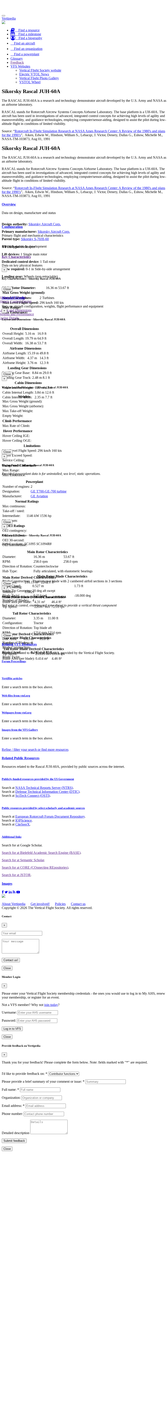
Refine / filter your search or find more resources (35, 749)
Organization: (11, 1097)
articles (12, 678)
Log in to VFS (12, 1028)
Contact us (78, 904)
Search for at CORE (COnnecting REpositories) (35, 867)
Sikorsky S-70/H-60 (35, 239)
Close (7, 289)
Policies (60, 904)
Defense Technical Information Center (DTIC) (47, 791)
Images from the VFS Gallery (20, 729)
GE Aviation (39, 496)
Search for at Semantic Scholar (23, 860)
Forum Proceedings (14, 661)
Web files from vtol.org (16, 695)
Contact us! (11, 960)
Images (7, 883)
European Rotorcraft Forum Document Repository (50, 816)
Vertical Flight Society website (40, 70)
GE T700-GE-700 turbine (48, 491)
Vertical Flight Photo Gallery (39, 78)
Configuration (12, 227)
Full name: (10, 1089)
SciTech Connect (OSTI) (32, 795)
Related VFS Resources (19, 644)
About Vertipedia (13, 904)
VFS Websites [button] (20, 66)
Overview (9, 204)
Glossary (16, 58)
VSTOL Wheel (29, 82)
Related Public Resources (20, 758)
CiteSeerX (22, 824)
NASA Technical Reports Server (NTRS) (44, 788)
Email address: (13, 1106)
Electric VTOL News (34, 74)
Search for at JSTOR (16, 875)
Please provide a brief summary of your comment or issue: (43, 1081)
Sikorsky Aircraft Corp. (44, 224)
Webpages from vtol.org (17, 712)
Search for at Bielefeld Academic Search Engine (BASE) (41, 853)
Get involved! (40, 904)
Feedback (17, 62)
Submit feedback (14, 1140)
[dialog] (84, 279)
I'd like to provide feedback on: (24, 1073)
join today (51, 1005)
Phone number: (12, 1114)
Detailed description (15, 1133)
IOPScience (23, 820)
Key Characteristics (16, 257)
